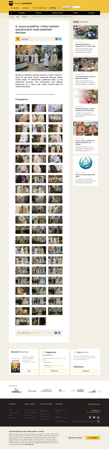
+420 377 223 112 (94, 412)
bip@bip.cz (96, 410)
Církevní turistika (46, 404)
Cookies (58, 414)
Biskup (11, 415)
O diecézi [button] (38, 13)
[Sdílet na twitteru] (60, 39)
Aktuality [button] (22, 13)
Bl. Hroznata (12, 417)
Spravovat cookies (75, 438)
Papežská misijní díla (30, 417)
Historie (11, 410)
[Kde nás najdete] (98, 421)
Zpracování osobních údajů (62, 410)
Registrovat (54, 371)
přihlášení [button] (26, 8)
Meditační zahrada (45, 414)
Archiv (29, 371)
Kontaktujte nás (36, 333)
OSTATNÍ (59, 404)
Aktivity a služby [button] (57, 13)
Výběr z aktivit (29, 404)
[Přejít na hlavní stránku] (20, 3)
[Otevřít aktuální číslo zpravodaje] (15, 366)
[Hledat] (59, 8)
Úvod (17, 16)
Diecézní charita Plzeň (30, 410)
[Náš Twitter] (53, 8)
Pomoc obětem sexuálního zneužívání (62, 421)
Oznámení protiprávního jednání (62, 417)
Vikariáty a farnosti (14, 412)
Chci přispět (85, 371)
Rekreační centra (45, 416)
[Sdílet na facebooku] (56, 39)
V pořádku (93, 438)
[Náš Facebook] (50, 8)
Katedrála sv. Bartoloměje (43, 410)
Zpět (12, 16)
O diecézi (12, 404)
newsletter (16, 8)
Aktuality (25, 16)
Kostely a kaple (44, 419)
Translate (75, 9)
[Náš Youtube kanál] (55, 8)
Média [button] (75, 13)
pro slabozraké (40, 8)
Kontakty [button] (91, 13)
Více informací (29, 444)
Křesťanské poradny (30, 412)
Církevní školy (28, 415)
